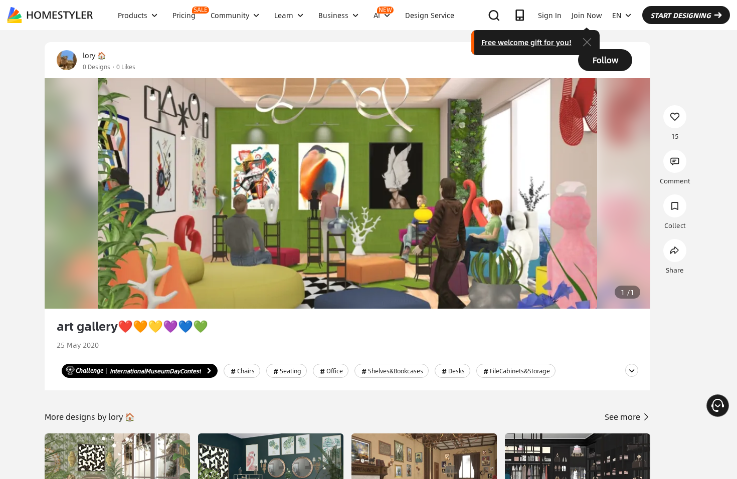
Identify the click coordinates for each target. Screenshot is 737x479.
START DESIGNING (680, 15)
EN (616, 15)
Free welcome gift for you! (526, 42)
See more (623, 416)
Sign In (550, 15)
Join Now (587, 15)
